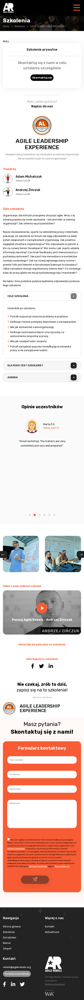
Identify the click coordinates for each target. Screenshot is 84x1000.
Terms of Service (62, 866)
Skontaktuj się (42, 77)
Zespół (7, 948)
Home (6, 26)
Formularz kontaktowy (17, 974)
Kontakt (49, 926)
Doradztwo (9, 937)
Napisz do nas (42, 106)
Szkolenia (19, 26)
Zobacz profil (23, 180)
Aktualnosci (52, 932)
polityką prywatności (16, 848)
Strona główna (12, 926)
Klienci (7, 943)
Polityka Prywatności (38, 866)
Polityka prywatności (55, 984)
